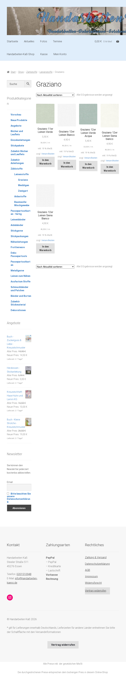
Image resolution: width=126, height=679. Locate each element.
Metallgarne (17, 270)
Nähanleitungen (19, 242)
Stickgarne (17, 230)
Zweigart (23, 191)
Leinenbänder (18, 219)
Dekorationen (18, 310)
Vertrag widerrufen (95, 590)
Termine (57, 41)
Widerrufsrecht (93, 582)
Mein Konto (60, 54)
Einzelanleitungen (20, 140)
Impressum (91, 576)
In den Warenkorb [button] (45, 162)
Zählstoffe (31, 72)
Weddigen (23, 185)
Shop (21, 72)
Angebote (16, 125)
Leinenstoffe (46, 72)
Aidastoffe (20, 196)
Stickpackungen (19, 236)
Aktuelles (29, 41)
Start (13, 72)
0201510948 (24, 574)
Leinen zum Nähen (20, 276)
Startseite (12, 41)
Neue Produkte (19, 120)
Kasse (44, 54)
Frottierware (18, 247)
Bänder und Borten (21, 296)
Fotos (43, 41)
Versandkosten (47, 153)
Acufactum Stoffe (20, 281)
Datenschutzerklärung (97, 563)
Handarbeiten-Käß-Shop (20, 54)
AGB (87, 570)
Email (10, 482)
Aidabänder (17, 225)
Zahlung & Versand (95, 557)
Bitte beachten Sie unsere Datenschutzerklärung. (19, 497)
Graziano (23, 180)
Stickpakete (17, 145)
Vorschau (16, 114)
